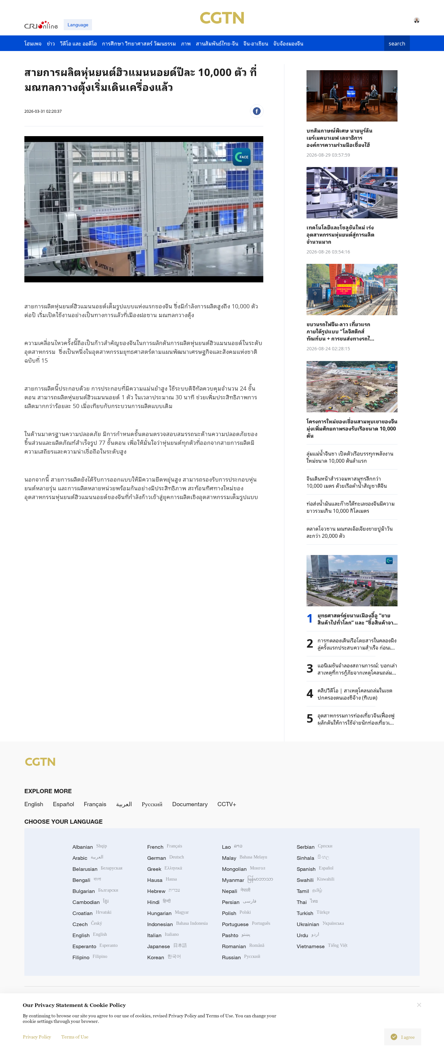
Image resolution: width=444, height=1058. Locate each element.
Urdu (308, 935)
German (165, 858)
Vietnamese (322, 946)
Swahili (315, 880)
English (33, 803)
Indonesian (177, 924)
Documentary (190, 803)
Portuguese (246, 924)
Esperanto (95, 946)
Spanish (315, 869)
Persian (239, 902)
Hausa (162, 880)
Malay (244, 858)
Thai (307, 902)
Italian (163, 935)
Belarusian (97, 869)
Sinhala (313, 858)
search (397, 43)
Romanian (243, 946)
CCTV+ (226, 803)
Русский (152, 803)
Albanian (89, 847)
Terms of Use (74, 1036)
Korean (164, 957)
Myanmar (247, 880)
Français (95, 803)
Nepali (236, 891)
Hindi (159, 902)
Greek (164, 869)
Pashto (236, 935)
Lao (232, 847)
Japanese (167, 946)
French (164, 847)
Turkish (313, 913)
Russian (241, 957)
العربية (124, 803)
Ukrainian (320, 924)
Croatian (91, 913)
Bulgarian (95, 891)
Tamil (309, 891)
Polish (236, 913)
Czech (87, 924)
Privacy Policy (37, 1036)
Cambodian (90, 902)
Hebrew (163, 891)
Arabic (87, 858)
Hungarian (168, 913)
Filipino (89, 957)
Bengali (86, 880)
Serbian (315, 847)
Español (63, 803)
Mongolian (243, 869)
